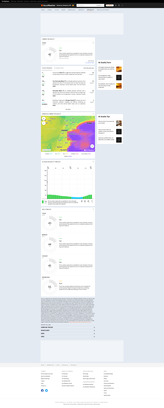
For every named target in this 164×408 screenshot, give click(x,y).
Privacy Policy (73, 404)
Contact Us (43, 385)
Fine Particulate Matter (59, 81)
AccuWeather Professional (89, 387)
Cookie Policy (80, 404)
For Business (5, 1)
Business (106, 376)
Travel (105, 393)
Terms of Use (66, 404)
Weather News (107, 395)
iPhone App (85, 374)
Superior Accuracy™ (42, 1)
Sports (105, 390)
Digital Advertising (45, 378)
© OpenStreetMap (46, 150)
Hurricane (106, 381)
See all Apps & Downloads (89, 378)
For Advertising (65, 378)
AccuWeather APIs (66, 381)
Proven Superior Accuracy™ (47, 374)
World (42, 365)
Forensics (26, 1)
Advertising (33, 1)
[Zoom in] (44, 118)
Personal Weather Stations (68, 385)
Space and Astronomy (109, 388)
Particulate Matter (58, 90)
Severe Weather (107, 385)
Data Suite (20, 1)
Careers (42, 381)
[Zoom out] (44, 123)
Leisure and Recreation (109, 383)
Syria (58, 365)
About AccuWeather (45, 376)
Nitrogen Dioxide (70, 100)
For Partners (64, 376)
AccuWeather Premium (88, 384)
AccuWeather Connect (67, 383)
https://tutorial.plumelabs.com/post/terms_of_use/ (80, 322)
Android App (86, 376)
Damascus (65, 365)
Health (105, 378)
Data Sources (97, 404)
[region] (68, 134)
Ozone (61, 72)
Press (42, 383)
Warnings (13, 1)
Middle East (50, 365)
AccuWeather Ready (108, 374)
